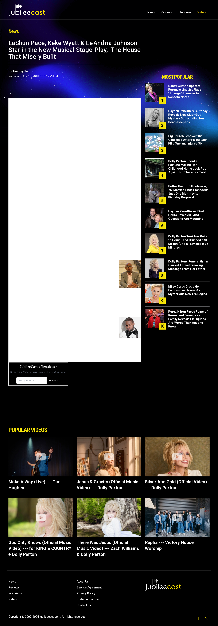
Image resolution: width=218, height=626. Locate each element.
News (151, 12)
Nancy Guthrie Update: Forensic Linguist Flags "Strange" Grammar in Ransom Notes (184, 91)
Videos (202, 12)
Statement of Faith (89, 599)
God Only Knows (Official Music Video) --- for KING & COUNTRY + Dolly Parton (39, 548)
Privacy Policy (86, 593)
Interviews (184, 12)
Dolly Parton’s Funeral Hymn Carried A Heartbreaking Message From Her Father (188, 265)
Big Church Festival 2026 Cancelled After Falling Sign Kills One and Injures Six (187, 139)
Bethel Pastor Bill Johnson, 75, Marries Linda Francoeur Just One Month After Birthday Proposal (188, 191)
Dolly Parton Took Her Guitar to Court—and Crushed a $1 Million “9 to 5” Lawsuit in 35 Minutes (188, 242)
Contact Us (84, 605)
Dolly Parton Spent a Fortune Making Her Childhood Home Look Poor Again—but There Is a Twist (188, 166)
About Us (83, 581)
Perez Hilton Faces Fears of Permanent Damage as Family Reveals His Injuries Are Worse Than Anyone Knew (188, 319)
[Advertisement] (177, 55)
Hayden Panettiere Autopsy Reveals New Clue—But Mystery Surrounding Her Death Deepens (188, 116)
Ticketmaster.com (60, 116)
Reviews (166, 12)
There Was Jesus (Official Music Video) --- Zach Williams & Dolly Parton (108, 548)
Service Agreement (89, 587)
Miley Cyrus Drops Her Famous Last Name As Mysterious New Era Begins (187, 290)
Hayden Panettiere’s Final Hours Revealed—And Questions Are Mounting (186, 215)
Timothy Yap (20, 71)
